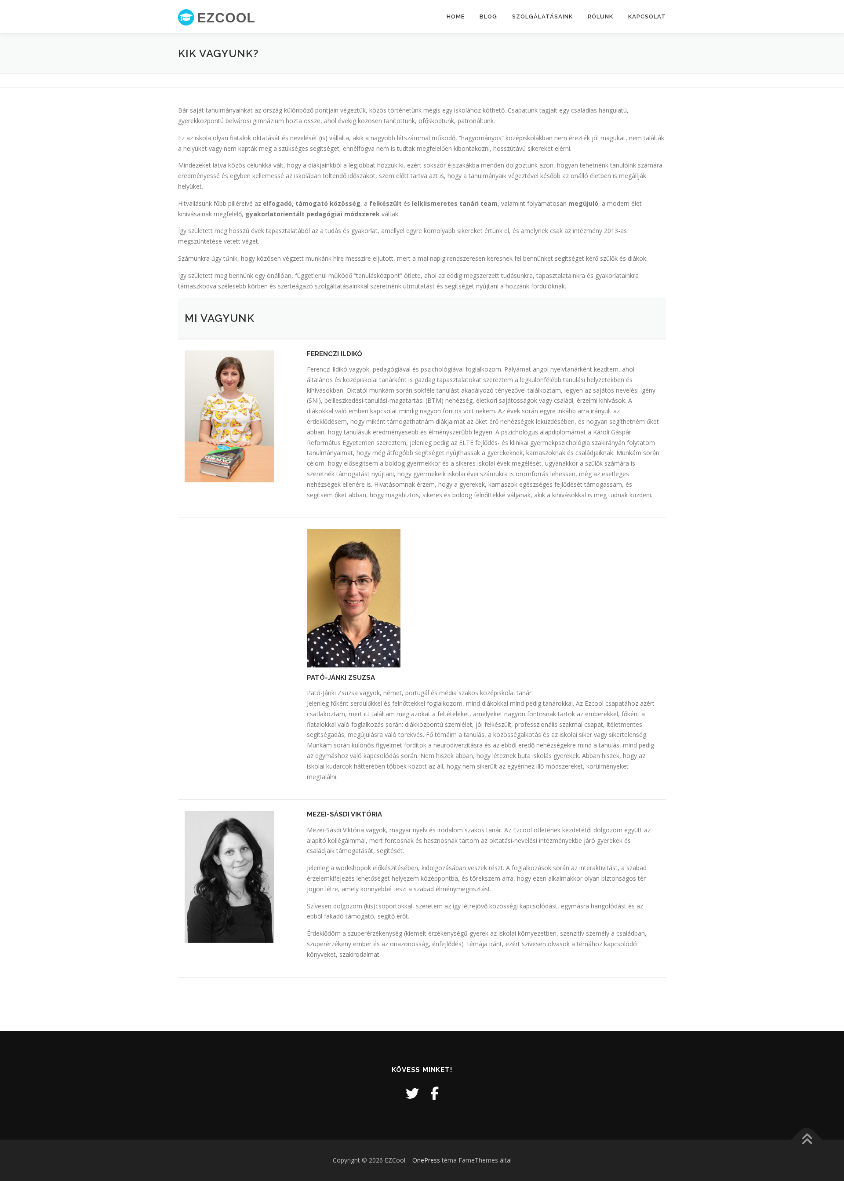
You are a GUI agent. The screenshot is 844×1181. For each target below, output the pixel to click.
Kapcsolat (647, 16)
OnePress (426, 1160)
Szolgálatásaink (542, 16)
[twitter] (412, 1093)
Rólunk (600, 16)
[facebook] (434, 1093)
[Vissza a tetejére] (806, 1139)
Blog (488, 16)
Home (456, 16)
